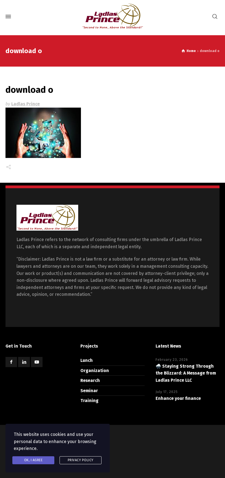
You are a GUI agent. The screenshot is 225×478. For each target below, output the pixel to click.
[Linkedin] (24, 362)
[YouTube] (37, 362)
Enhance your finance (178, 398)
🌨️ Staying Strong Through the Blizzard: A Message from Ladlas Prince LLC (186, 373)
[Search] (215, 17)
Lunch (86, 360)
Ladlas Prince (25, 103)
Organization (94, 370)
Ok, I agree (33, 460)
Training (89, 400)
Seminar (89, 390)
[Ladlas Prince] (112, 16)
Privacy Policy (81, 460)
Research (90, 380)
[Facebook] (11, 362)
